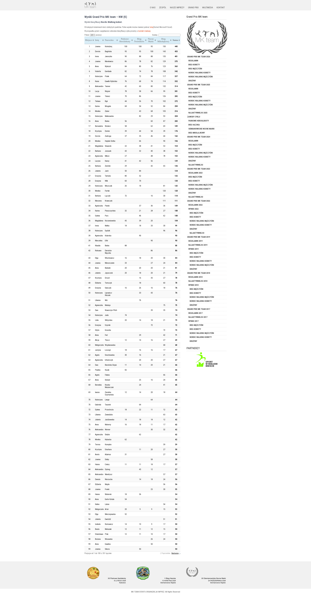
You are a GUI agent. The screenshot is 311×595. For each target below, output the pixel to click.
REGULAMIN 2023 (195, 173)
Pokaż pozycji (92, 35)
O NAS (153, 7)
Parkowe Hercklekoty (124, 40)
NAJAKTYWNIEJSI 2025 (197, 113)
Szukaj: (155, 35)
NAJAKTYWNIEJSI (195, 165)
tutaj (151, 27)
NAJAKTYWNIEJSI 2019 (197, 245)
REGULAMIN (193, 61)
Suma (175, 40)
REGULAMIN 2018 (195, 277)
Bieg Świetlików (139, 40)
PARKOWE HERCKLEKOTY (198, 121)
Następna (175, 553)
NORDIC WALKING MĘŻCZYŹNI (200, 77)
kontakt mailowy (144, 31)
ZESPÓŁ (162, 7)
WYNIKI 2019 (193, 249)
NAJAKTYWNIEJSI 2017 (197, 317)
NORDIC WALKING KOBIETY (199, 73)
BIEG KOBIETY (194, 65)
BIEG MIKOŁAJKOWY (196, 133)
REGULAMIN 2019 (195, 241)
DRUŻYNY (192, 81)
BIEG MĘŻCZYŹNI (195, 69)
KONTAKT (221, 7)
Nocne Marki (151, 40)
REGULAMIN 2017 (195, 313)
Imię (97, 40)
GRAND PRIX (193, 7)
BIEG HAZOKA (194, 125)
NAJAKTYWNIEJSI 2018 (197, 281)
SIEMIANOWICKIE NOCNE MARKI (201, 129)
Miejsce (88, 40)
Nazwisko (109, 40)
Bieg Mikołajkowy (163, 40)
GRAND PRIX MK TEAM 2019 (198, 237)
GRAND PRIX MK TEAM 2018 (198, 273)
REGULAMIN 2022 (195, 205)
